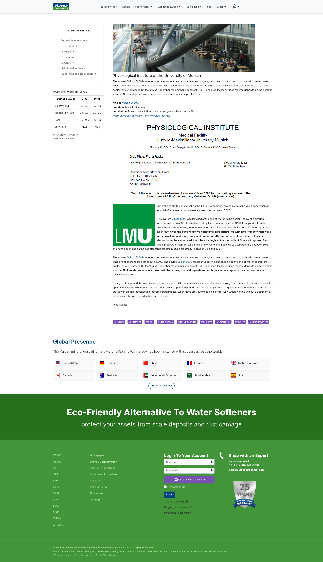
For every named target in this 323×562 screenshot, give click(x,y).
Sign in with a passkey (192, 479)
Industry (240, 321)
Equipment (135, 321)
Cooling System (259, 321)
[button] (144, 6)
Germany (206, 321)
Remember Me (176, 487)
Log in (169, 494)
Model (149, 321)
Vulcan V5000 (130, 102)
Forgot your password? (177, 512)
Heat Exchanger (187, 321)
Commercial (223, 321)
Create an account (175, 501)
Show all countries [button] (162, 385)
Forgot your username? (177, 507)
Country (119, 321)
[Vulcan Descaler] (61, 6)
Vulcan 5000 (179, 218)
